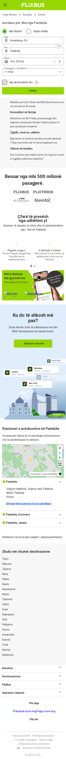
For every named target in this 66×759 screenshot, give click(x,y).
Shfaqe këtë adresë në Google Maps (28, 503)
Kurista (6, 639)
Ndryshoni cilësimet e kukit (37, 748)
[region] (33, 461)
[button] (33, 40)
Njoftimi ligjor (46, 739)
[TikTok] (36, 727)
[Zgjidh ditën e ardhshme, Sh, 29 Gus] (60, 61)
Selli (4, 619)
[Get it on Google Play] (24, 711)
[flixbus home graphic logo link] (33, 5)
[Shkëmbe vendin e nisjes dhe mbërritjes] (59, 46)
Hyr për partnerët (21, 735)
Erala (5, 609)
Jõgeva (6, 569)
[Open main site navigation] (5, 5)
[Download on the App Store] (45, 711)
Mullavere (8, 654)
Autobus (27, 14)
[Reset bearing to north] (59, 457)
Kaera (5, 584)
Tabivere (7, 599)
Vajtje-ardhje (40, 31)
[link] (33, 361)
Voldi (5, 644)
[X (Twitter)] (35, 727)
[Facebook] (31, 727)
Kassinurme (9, 589)
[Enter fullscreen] (59, 464)
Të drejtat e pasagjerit (26, 739)
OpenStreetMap (50, 473)
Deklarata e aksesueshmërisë (34, 743)
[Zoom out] (59, 452)
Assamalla (8, 634)
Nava (5, 574)
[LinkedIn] (34, 727)
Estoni (41, 14)
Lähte (5, 604)
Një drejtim (15, 31)
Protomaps (35, 473)
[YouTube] (33, 727)
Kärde (5, 594)
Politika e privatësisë (43, 735)
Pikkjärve (7, 624)
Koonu (5, 629)
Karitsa (6, 649)
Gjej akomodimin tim (21, 82)
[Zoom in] (59, 448)
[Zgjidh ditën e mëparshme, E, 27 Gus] (55, 61)
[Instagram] (32, 727)
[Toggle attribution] (60, 474)
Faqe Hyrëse (10, 14)
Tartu (5, 558)
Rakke (5, 579)
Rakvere (7, 564)
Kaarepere (8, 614)
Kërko (33, 90)
